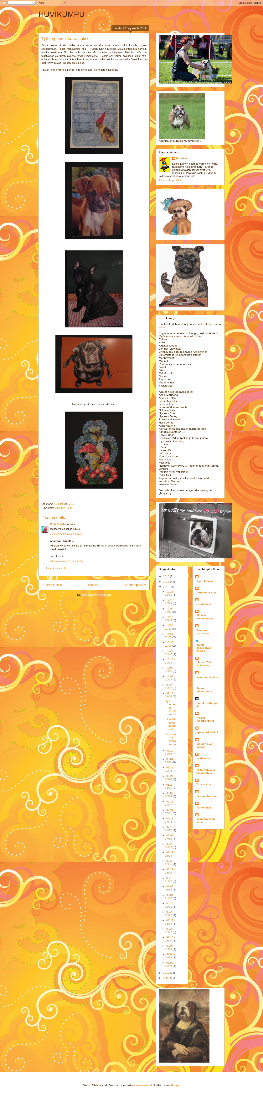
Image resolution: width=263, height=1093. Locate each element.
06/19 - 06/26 (170, 854)
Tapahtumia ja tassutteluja (205, 771)
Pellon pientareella (204, 690)
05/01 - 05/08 (170, 896)
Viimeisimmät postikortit (171, 724)
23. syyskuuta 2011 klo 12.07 (66, 533)
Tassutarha (203, 784)
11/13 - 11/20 (170, 635)
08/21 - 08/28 (170, 777)
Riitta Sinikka (58, 524)
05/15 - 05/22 (170, 879)
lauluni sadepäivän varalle (204, 647)
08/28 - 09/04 (170, 769)
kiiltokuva (60, 507)
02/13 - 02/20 (170, 939)
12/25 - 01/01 (170, 593)
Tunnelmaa (203, 807)
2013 (166, 576)
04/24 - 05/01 (170, 905)
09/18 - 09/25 (170, 695)
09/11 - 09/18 (170, 752)
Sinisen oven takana (205, 745)
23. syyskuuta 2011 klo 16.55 (66, 561)
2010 (166, 972)
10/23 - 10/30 (170, 652)
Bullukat (181, 158)
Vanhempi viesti (136, 585)
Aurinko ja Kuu (206, 592)
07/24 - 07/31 (170, 811)
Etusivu (93, 585)
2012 (166, 581)
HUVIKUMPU (61, 14)
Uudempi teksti (51, 585)
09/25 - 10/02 (170, 686)
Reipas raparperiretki (205, 719)
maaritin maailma (207, 677)
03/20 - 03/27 (170, 913)
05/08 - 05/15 (170, 888)
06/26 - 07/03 (170, 845)
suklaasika (203, 758)
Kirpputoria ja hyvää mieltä (171, 739)
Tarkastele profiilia (170, 180)
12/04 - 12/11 (170, 610)
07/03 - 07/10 (170, 837)
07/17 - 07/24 (170, 820)
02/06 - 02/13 (170, 947)
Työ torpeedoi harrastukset (171, 708)
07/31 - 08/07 (170, 803)
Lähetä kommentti (56, 568)
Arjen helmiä (204, 580)
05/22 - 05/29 (170, 871)
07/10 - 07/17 (170, 828)
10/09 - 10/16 (170, 669)
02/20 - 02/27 (170, 930)
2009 (166, 977)
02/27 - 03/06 (170, 922)
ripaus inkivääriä (207, 732)
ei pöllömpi (203, 604)
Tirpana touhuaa (207, 796)
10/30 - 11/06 (170, 644)
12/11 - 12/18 (170, 601)
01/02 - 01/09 (170, 964)
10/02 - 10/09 (170, 678)
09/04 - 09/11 (170, 760)
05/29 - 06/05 (170, 862)
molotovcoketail (143, 1085)
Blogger (175, 1085)
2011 (166, 586)
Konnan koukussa (202, 632)
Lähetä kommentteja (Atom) (97, 594)
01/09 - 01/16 (170, 956)
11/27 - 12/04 (170, 618)
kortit (69, 507)
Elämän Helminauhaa (205, 617)
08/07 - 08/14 (170, 795)
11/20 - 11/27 (170, 627)
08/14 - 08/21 (170, 786)
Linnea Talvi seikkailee (204, 664)
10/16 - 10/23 (170, 661)
